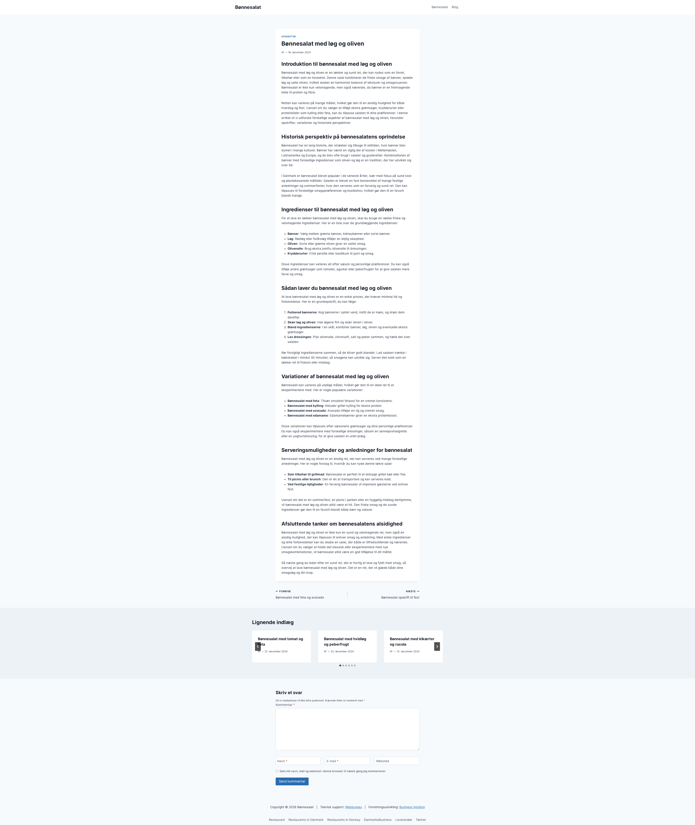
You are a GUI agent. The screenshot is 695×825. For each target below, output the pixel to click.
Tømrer (421, 820)
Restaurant (277, 820)
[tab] (340, 665)
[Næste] (437, 646)
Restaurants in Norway (343, 820)
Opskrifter (288, 36)
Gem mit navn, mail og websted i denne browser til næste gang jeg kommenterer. (333, 771)
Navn (282, 761)
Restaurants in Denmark (305, 820)
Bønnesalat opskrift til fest (400, 594)
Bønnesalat (440, 7)
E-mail (332, 761)
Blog (455, 7)
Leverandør (403, 820)
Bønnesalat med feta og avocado (300, 594)
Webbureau (353, 807)
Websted (382, 761)
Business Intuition (412, 807)
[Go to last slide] (258, 646)
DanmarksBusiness (378, 820)
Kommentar (285, 705)
